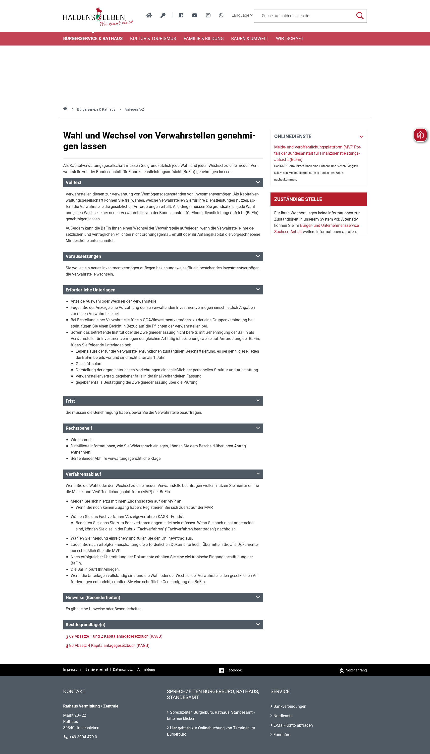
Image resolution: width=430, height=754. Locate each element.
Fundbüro (281, 734)
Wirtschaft (290, 38)
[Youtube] (194, 15)
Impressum (72, 669)
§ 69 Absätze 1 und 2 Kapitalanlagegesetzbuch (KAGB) (114, 636)
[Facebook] (181, 15)
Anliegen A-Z (134, 109)
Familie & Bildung (204, 38)
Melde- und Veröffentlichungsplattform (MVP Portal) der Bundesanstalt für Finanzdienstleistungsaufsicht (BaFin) (317, 153)
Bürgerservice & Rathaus (93, 38)
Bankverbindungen (289, 706)
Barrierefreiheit (96, 669)
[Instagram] (208, 15)
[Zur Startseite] (98, 16)
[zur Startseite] (149, 15)
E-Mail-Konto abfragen (293, 725)
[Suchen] (360, 16)
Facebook (234, 670)
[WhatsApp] (221, 15)
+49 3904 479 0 (83, 737)
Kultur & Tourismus (153, 38)
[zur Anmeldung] (163, 15)
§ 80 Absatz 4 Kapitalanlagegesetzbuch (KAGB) (108, 645)
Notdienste (282, 715)
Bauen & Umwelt (250, 38)
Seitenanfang (356, 670)
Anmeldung (146, 669)
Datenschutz (123, 669)
